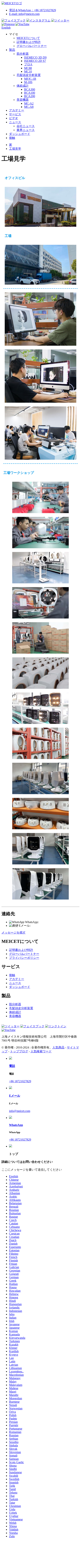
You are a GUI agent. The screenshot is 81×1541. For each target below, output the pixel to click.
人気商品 (58, 1047)
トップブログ (19, 1051)
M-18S (28, 82)
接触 (12, 137)
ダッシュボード (19, 133)
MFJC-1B (30, 78)
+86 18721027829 (50, 922)
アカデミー (16, 110)
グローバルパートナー (32, 45)
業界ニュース (26, 130)
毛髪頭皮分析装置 (29, 75)
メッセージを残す (14, 932)
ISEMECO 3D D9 (35, 57)
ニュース (15, 122)
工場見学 (15, 148)
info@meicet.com (41, 925)
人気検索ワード (41, 1051)
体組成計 (23, 85)
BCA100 (29, 92)
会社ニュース (26, 126)
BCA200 (29, 96)
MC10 (28, 71)
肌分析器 (23, 53)
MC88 (28, 68)
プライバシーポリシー (24, 957)
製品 (12, 49)
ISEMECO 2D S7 (35, 60)
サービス (15, 114)
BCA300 (29, 89)
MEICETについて (28, 38)
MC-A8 (29, 106)
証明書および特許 (29, 42)
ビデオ (13, 118)
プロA (28, 64)
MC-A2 (29, 103)
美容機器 (23, 99)
